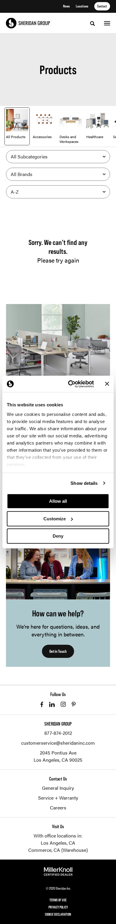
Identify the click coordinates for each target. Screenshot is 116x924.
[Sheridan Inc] (28, 23)
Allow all (58, 501)
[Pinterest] (74, 704)
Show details (84, 483)
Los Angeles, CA (58, 842)
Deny (58, 536)
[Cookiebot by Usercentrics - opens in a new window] (70, 384)
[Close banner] (107, 384)
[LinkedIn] (52, 704)
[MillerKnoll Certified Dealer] (58, 871)
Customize (54, 518)
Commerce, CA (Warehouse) (58, 849)
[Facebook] (41, 704)
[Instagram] (63, 704)
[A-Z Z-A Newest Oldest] (58, 191)
